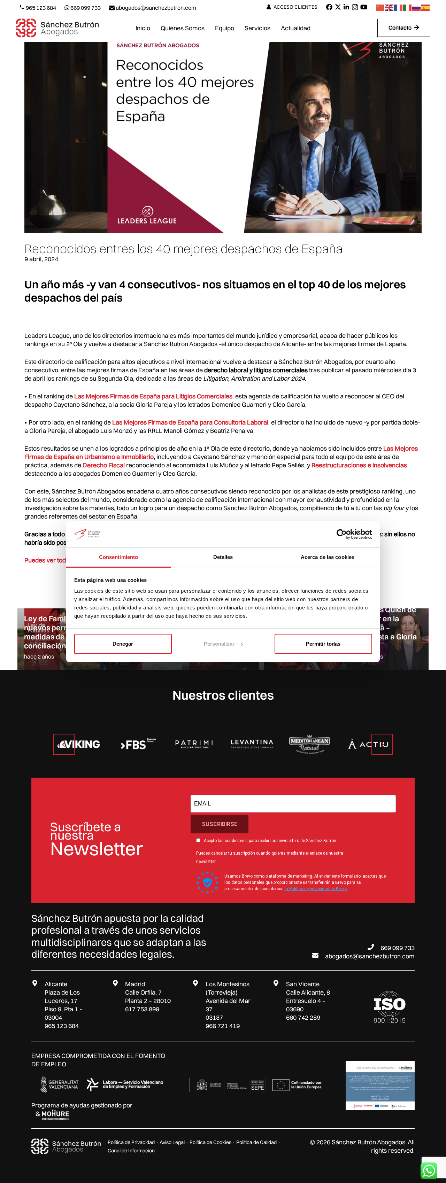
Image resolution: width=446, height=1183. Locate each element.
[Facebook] (329, 7)
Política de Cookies (210, 1142)
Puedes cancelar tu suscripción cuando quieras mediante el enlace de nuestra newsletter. (269, 857)
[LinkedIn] (346, 7)
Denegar (123, 644)
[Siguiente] (425, 639)
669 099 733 (397, 948)
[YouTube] (363, 7)
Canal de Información (131, 1150)
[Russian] (416, 7)
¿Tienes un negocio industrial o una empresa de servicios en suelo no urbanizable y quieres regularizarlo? (387, 618)
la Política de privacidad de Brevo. (316, 888)
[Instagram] (355, 7)
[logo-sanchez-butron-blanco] (66, 1146)
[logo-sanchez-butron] (57, 28)
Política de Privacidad (131, 1142)
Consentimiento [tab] (118, 557)
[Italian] (407, 7)
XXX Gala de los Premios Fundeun (55, 641)
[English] (389, 7)
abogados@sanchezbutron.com (370, 956)
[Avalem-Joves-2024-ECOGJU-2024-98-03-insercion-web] (380, 1085)
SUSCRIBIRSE (219, 824)
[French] (398, 7)
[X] (338, 7)
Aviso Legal (172, 1142)
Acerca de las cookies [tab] (327, 557)
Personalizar (219, 644)
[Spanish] (425, 7)
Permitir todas (323, 644)
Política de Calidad (256, 1142)
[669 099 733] (373, 947)
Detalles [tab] (223, 557)
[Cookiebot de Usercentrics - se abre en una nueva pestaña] (341, 534)
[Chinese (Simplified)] (380, 7)
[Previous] (21, 639)
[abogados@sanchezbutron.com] (318, 955)
